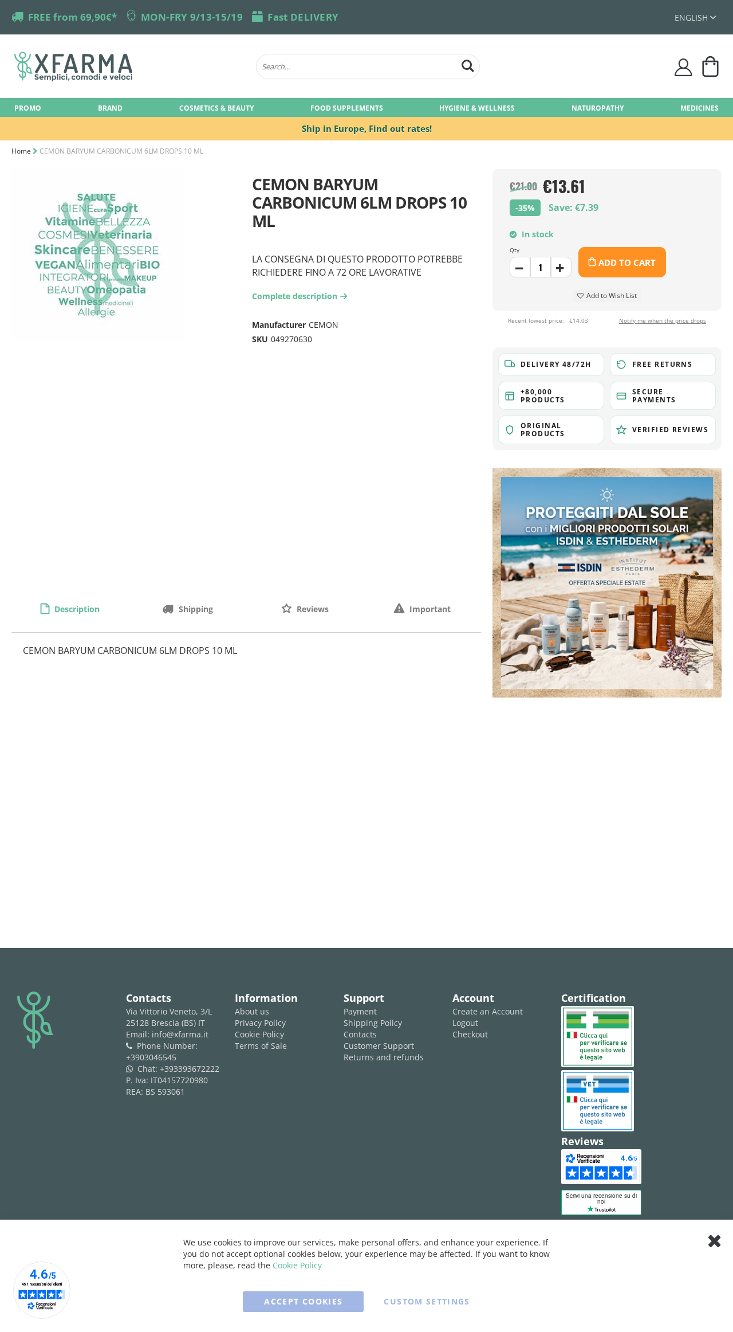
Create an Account (487, 1011)
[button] (695, 17)
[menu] (366, 107)
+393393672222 (189, 1068)
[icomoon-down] (561, 267)
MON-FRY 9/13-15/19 (192, 16)
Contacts (360, 1034)
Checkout (470, 1034)
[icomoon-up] (520, 267)
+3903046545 (151, 1057)
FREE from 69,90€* (72, 16)
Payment (360, 1011)
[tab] (70, 608)
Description (76, 609)
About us (252, 1011)
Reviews (311, 609)
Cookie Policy (259, 1034)
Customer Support (379, 1045)
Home (21, 151)
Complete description (298, 296)
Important (429, 609)
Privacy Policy (260, 1022)
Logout (465, 1022)
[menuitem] (27, 107)
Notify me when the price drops (662, 320)
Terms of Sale (261, 1045)
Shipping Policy (373, 1022)
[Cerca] (468, 64)
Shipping (194, 609)
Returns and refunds (384, 1057)
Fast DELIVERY (302, 16)
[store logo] (129, 66)
